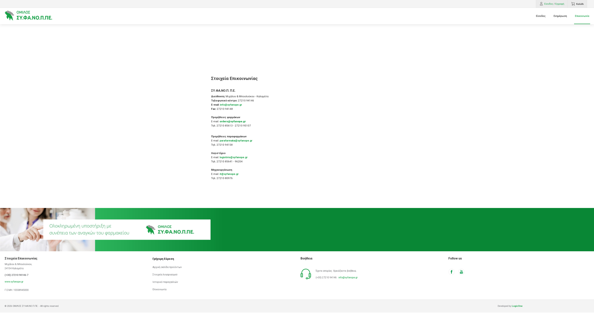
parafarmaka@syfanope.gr (236, 140)
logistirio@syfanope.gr (234, 157)
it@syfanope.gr (229, 174)
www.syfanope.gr (14, 281)
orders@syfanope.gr (233, 121)
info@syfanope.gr (348, 277)
